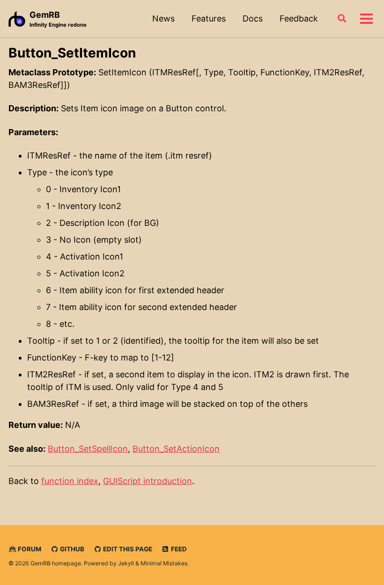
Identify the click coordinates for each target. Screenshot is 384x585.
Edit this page (127, 549)
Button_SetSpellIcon (88, 449)
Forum (28, 549)
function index (69, 481)
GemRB (58, 19)
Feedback (299, 18)
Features (209, 18)
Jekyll (126, 563)
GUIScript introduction (147, 481)
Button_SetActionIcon (176, 449)
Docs (253, 18)
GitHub (71, 549)
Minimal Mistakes (163, 563)
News (163, 18)
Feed (178, 549)
